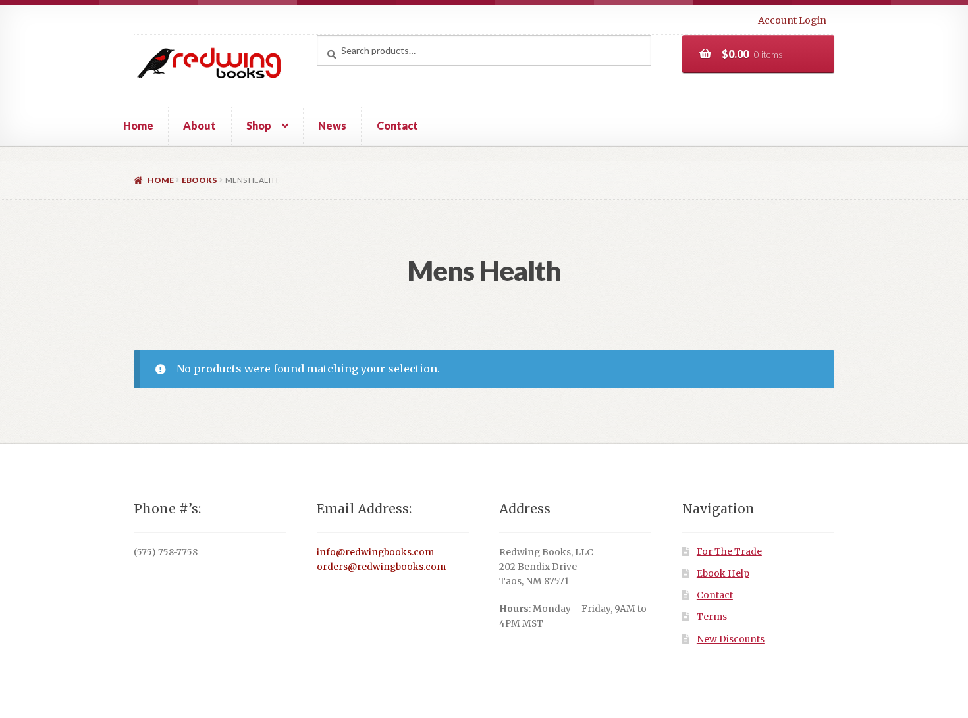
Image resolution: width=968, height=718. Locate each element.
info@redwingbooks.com (375, 552)
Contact (397, 125)
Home (138, 125)
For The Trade (729, 551)
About (199, 125)
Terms (712, 617)
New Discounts (731, 639)
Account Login (792, 20)
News (332, 125)
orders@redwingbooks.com (381, 567)
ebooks (199, 180)
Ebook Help (723, 573)
